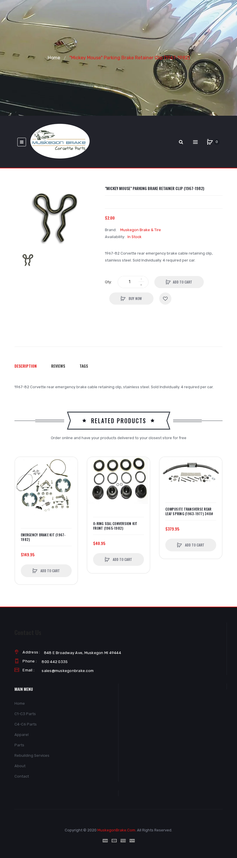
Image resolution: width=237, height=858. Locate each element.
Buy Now (135, 298)
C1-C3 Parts (25, 714)
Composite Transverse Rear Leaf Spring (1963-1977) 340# (189, 511)
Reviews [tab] (58, 366)
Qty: (108, 282)
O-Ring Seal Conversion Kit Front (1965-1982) (115, 526)
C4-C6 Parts (25, 724)
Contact (21, 776)
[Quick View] (22, 486)
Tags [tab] (83, 366)
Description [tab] (25, 366)
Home (54, 57)
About (19, 766)
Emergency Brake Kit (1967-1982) (43, 537)
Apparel (21, 734)
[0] (210, 142)
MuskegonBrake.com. (116, 830)
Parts (19, 745)
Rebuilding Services (31, 755)
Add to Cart (182, 281)
